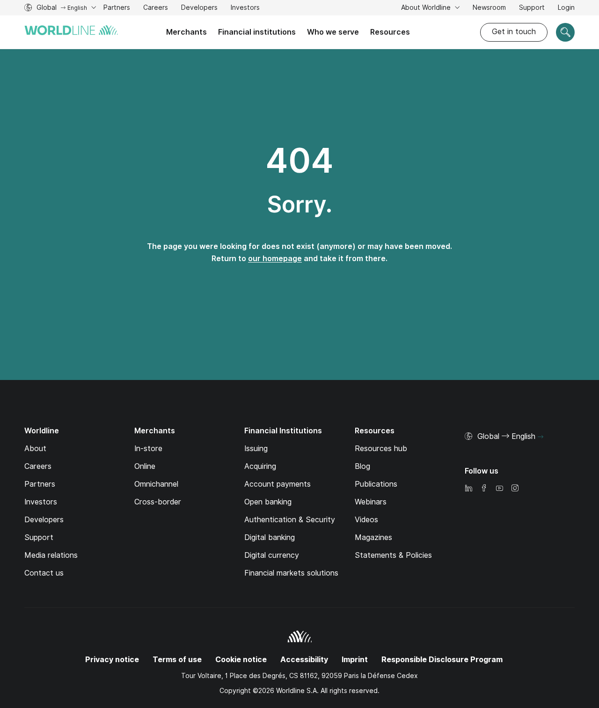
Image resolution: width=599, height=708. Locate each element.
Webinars (371, 501)
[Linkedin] (468, 488)
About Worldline (427, 7)
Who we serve (333, 32)
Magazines (373, 537)
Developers (199, 9)
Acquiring (260, 466)
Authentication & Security (289, 519)
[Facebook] (484, 488)
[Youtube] (499, 488)
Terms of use (177, 659)
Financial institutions (257, 32)
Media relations (51, 555)
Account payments (277, 484)
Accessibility (304, 659)
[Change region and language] (540, 437)
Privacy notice (112, 659)
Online (144, 466)
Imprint (355, 659)
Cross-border (157, 501)
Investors (245, 9)
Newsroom (489, 7)
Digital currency (271, 555)
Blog (362, 466)
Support (532, 9)
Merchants (186, 32)
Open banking (268, 501)
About (35, 448)
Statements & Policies (393, 555)
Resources (390, 32)
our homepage (275, 258)
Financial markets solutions (291, 573)
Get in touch (514, 31)
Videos (366, 519)
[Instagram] (515, 488)
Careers (155, 9)
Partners (116, 7)
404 (299, 160)
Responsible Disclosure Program (442, 659)
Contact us (44, 573)
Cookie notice (241, 659)
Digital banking (269, 537)
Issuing (256, 448)
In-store (148, 448)
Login (566, 7)
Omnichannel (156, 484)
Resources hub (381, 448)
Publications (376, 484)
